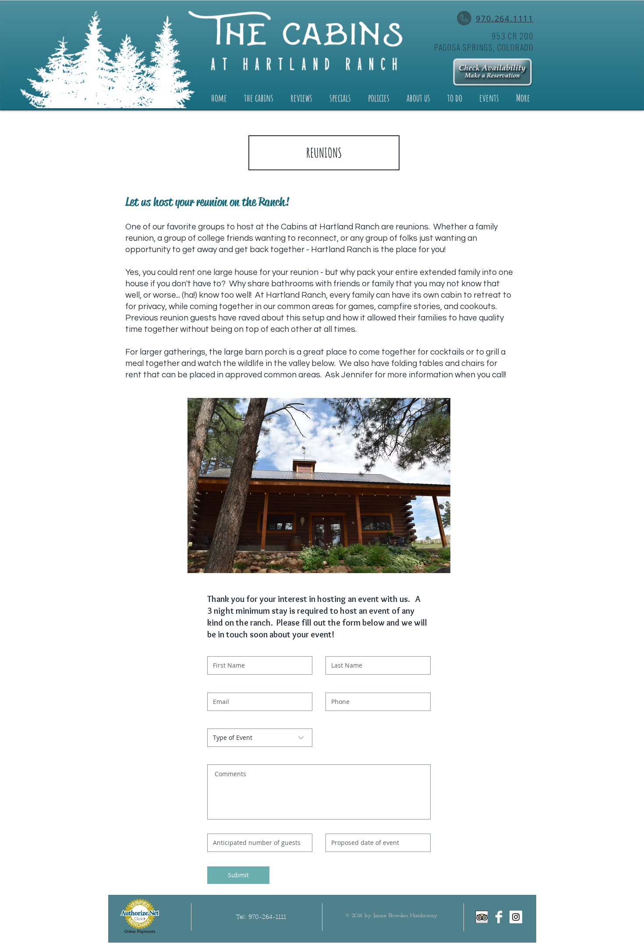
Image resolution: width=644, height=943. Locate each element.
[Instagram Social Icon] (516, 917)
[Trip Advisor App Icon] (481, 917)
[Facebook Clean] (498, 917)
